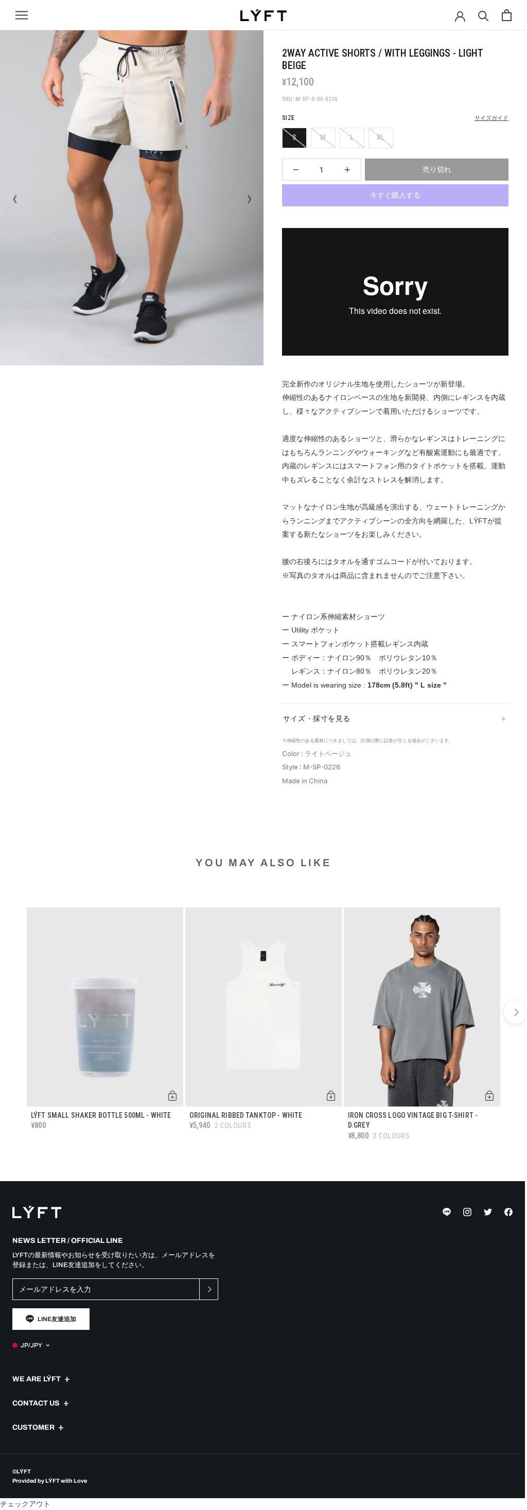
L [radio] (352, 137)
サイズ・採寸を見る (312, 730)
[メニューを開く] (21, 15)
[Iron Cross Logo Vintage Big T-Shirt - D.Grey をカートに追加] (481, 1104)
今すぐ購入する (395, 195)
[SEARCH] (483, 15)
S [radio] (294, 137)
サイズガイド (491, 118)
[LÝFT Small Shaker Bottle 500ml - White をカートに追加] (170, 1104)
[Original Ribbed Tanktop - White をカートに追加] (325, 1104)
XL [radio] (380, 137)
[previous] (11, 1023)
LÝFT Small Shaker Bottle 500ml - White (101, 1123)
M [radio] (323, 137)
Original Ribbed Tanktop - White (243, 1123)
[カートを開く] (507, 15)
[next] (507, 1023)
